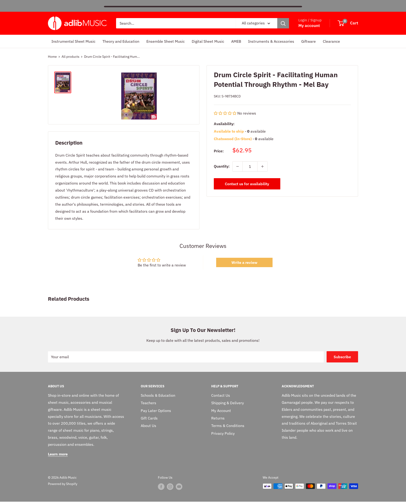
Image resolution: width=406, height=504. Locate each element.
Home (52, 56)
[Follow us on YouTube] (179, 486)
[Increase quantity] (262, 166)
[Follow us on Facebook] (161, 486)
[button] (225, 113)
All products (70, 56)
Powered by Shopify (62, 484)
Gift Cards (149, 418)
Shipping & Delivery (227, 402)
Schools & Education (158, 395)
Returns (218, 418)
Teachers (148, 402)
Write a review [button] (244, 262)
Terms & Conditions (227, 425)
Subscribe (342, 356)
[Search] (283, 23)
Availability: (224, 123)
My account (309, 25)
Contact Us (220, 395)
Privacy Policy (223, 433)
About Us (148, 425)
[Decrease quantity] (237, 166)
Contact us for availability (247, 183)
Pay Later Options (156, 410)
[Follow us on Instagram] (170, 486)
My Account (221, 410)
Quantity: (222, 166)
